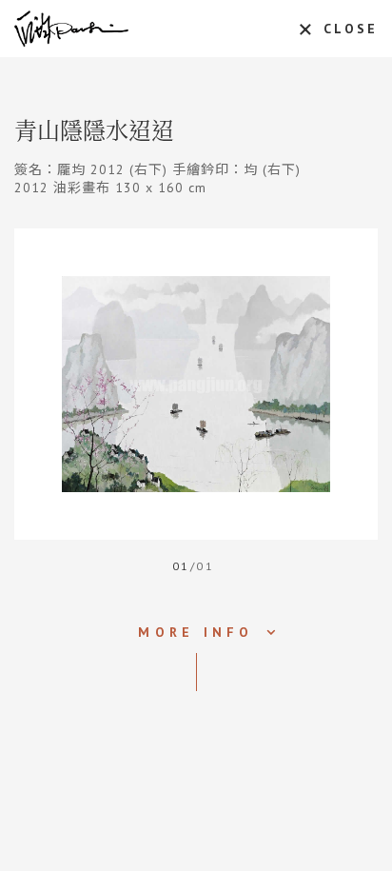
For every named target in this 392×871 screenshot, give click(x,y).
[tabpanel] (196, 384)
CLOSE (350, 28)
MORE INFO (195, 632)
